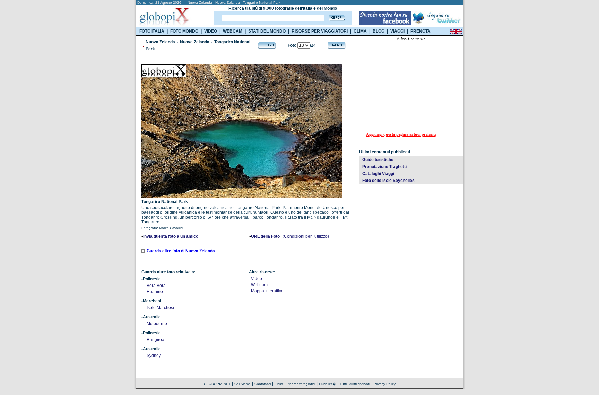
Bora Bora (156, 285)
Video (256, 278)
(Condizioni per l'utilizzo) (306, 236)
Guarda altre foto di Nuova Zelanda (181, 250)
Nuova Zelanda (160, 42)
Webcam (259, 284)
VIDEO (210, 31)
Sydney (154, 355)
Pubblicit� (327, 384)
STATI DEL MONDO (267, 31)
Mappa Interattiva (267, 291)
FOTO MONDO (184, 31)
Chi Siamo (242, 384)
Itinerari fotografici (301, 384)
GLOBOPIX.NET (217, 384)
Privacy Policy (385, 384)
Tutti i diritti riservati (355, 384)
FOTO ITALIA (151, 31)
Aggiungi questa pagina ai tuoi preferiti (401, 134)
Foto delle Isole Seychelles (388, 180)
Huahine (155, 291)
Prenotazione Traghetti (384, 166)
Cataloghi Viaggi (378, 173)
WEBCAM (232, 31)
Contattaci (262, 384)
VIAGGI (397, 31)
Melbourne (157, 323)
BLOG (378, 31)
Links (279, 384)
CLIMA (360, 31)
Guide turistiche (377, 159)
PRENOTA (420, 31)
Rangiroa (155, 339)
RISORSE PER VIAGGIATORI (320, 31)
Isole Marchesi (160, 307)
